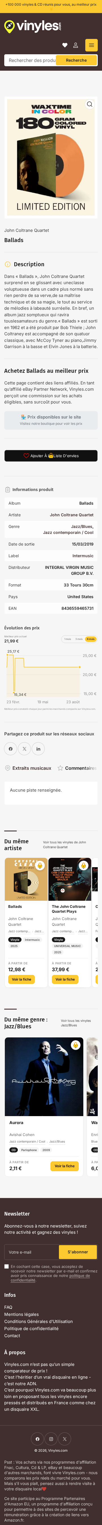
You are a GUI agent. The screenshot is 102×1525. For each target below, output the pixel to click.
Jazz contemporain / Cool (68, 532)
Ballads (15, 906)
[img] (51, 676)
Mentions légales (21, 1314)
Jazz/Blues (81, 526)
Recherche (76, 60)
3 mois (78, 639)
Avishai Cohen (22, 1134)
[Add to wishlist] (40, 865)
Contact (12, 1335)
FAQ (8, 1307)
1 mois (67, 639)
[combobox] (51, 60)
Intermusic (83, 555)
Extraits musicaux (31, 768)
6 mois (91, 639)
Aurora (16, 1122)
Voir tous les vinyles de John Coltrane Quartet (64, 844)
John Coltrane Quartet (26, 230)
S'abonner (78, 1251)
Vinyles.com (58, 1450)
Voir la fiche (21, 979)
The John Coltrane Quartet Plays (69, 909)
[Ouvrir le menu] (91, 45)
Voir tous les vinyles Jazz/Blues (76, 1023)
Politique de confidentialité (31, 1328)
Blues (95, 1141)
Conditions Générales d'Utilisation (38, 1321)
